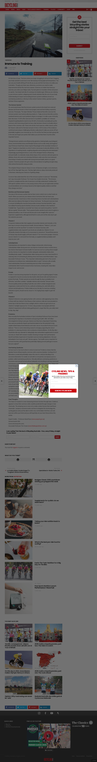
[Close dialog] (76, 365)
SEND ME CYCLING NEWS (63, 391)
